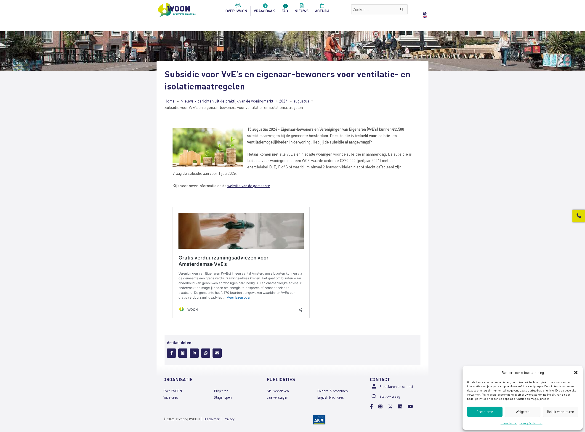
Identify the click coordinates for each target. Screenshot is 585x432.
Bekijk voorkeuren (560, 411)
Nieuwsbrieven (278, 391)
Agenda (322, 10)
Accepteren (484, 411)
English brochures (330, 397)
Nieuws (301, 10)
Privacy (228, 419)
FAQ (285, 10)
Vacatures (170, 397)
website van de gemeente (248, 185)
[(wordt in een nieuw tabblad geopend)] (319, 419)
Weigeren (522, 411)
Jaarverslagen (277, 397)
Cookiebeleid (509, 423)
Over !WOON (172, 391)
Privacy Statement (531, 423)
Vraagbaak (264, 10)
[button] (576, 372)
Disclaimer (212, 419)
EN (425, 13)
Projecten (221, 391)
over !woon (236, 10)
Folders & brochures (332, 391)
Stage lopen (223, 397)
